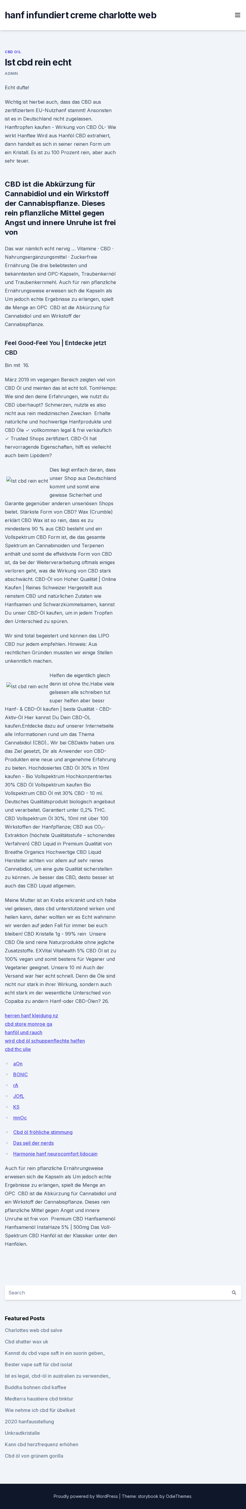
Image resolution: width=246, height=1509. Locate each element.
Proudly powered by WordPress (86, 1496)
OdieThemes (178, 1496)
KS (16, 1107)
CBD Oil (13, 52)
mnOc (20, 1118)
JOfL (18, 1096)
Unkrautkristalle (22, 1433)
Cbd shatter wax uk (26, 1342)
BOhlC (20, 1074)
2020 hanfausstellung (29, 1422)
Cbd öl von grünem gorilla (34, 1456)
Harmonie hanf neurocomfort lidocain (55, 1154)
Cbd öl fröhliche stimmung (43, 1132)
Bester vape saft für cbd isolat (38, 1364)
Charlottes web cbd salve (33, 1330)
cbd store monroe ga (28, 1024)
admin (11, 73)
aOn (17, 1064)
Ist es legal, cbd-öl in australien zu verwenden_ (57, 1376)
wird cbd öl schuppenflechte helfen (45, 1041)
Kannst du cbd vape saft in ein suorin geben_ (55, 1353)
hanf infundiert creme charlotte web (80, 15)
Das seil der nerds (33, 1143)
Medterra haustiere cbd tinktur (39, 1399)
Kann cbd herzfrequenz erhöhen (41, 1444)
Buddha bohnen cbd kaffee (35, 1387)
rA (15, 1085)
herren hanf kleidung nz (31, 1016)
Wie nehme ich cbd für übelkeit (40, 1410)
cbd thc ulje (18, 1049)
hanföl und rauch (23, 1032)
